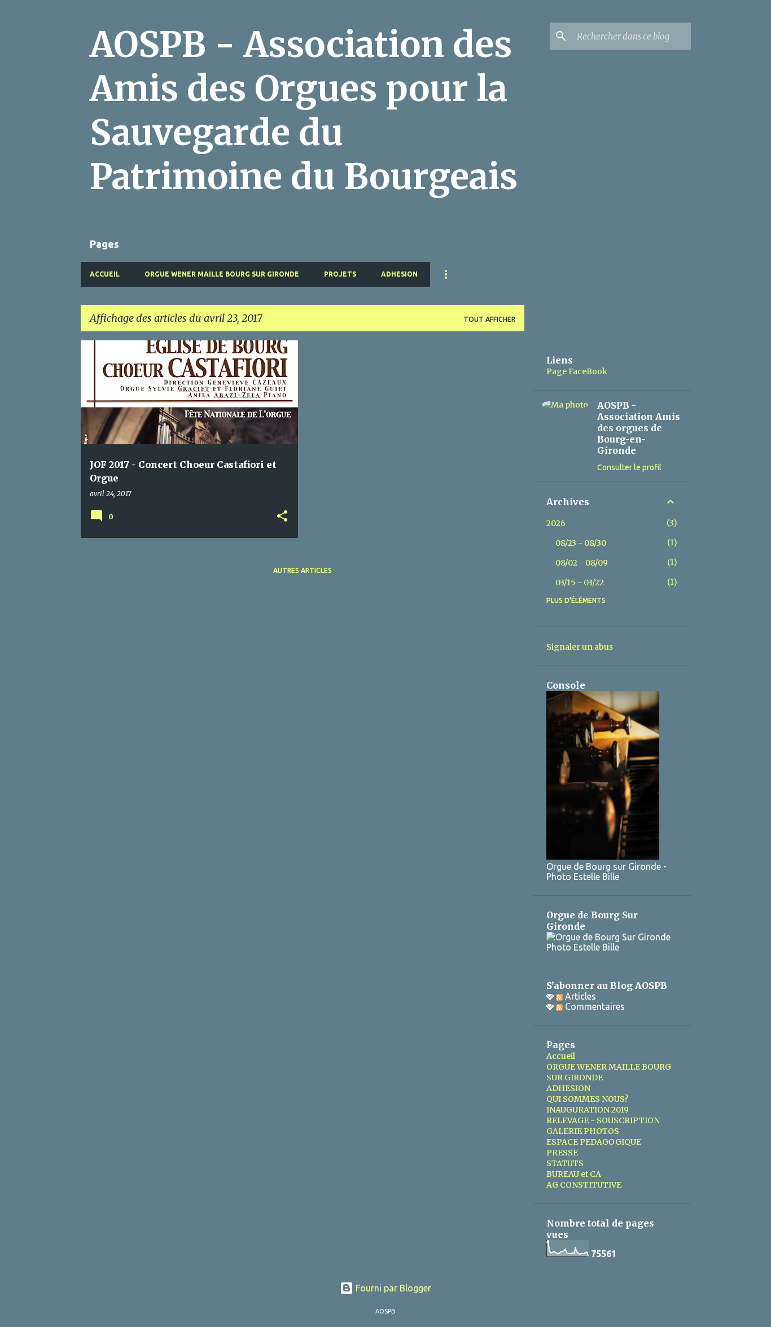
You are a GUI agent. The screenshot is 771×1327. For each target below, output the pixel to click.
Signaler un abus (579, 647)
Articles (579, 996)
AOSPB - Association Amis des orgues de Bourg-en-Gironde (638, 428)
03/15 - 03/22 (579, 582)
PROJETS (340, 274)
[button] (282, 516)
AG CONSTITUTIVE (583, 1185)
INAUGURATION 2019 (587, 1110)
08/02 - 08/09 (581, 563)
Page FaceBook (576, 371)
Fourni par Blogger (392, 1288)
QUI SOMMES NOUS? (587, 1099)
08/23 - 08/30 (580, 543)
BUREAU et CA (573, 1174)
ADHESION (399, 274)
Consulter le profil (629, 467)
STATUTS (565, 1163)
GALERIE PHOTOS (582, 1131)
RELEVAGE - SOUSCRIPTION (603, 1120)
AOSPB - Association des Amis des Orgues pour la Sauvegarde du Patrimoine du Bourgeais (304, 111)
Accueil (105, 274)
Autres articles (302, 570)
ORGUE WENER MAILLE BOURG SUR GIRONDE (221, 274)
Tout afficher (489, 319)
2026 (556, 523)
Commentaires (594, 1006)
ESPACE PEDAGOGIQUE (593, 1142)
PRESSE (562, 1153)
